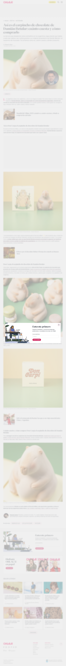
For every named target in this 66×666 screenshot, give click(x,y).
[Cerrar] (59, 325)
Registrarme (37, 339)
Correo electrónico (36, 334)
